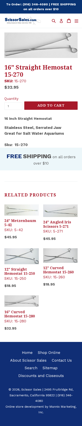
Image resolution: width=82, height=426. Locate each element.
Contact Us (62, 360)
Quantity (11, 99)
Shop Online (49, 352)
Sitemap (50, 368)
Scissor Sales (31, 389)
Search (31, 368)
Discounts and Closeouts (41, 375)
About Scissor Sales (28, 360)
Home (27, 352)
